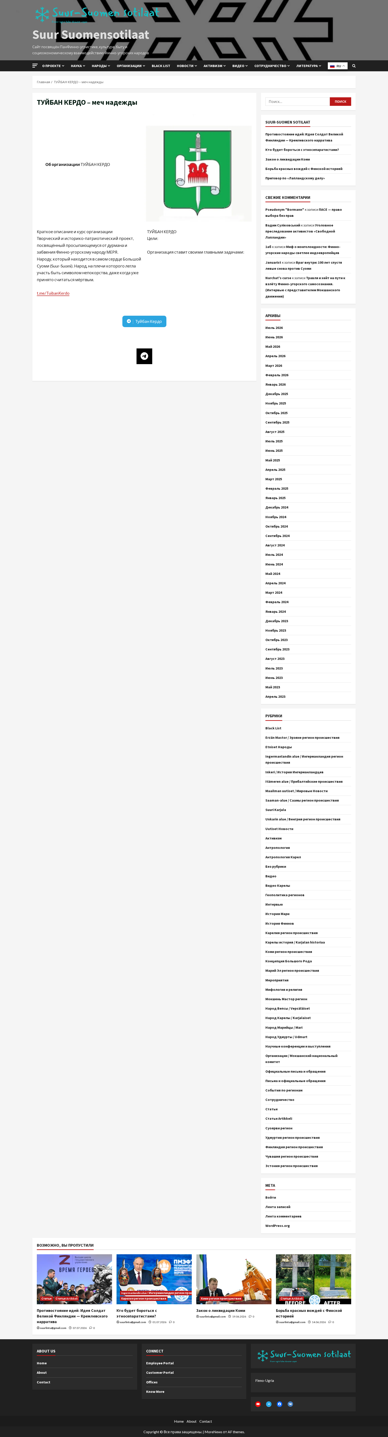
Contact (43, 1382)
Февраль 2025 (276, 488)
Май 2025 (272, 460)
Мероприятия (277, 980)
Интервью (274, 904)
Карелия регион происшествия (291, 932)
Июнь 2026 (274, 337)
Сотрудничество (270, 65)
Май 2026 (272, 346)
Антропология (277, 847)
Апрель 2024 (275, 583)
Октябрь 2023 (276, 639)
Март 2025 (273, 479)
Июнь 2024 (274, 564)
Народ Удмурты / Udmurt (286, 1037)
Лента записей (277, 1206)
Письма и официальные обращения (295, 1080)
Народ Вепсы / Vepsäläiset (287, 1008)
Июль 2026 (274, 327)
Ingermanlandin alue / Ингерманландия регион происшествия (304, 759)
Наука (76, 65)
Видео (238, 65)
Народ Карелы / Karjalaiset (288, 1017)
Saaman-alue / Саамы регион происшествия (302, 800)
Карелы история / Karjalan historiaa (295, 942)
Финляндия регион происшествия (294, 1147)
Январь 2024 (275, 611)
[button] (35, 65)
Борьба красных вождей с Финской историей (303, 168)
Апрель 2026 (275, 356)
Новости (185, 65)
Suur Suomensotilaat (90, 34)
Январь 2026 (275, 384)
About (42, 1372)
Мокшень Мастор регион (286, 999)
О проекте (51, 65)
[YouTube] (258, 1404)
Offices (152, 1382)
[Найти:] (297, 101)
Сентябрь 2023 (277, 649)
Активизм (213, 65)
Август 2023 (274, 658)
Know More (155, 1391)
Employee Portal (160, 1363)
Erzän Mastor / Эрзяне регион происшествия (302, 737)
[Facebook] (279, 1404)
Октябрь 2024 (276, 526)
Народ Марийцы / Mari (283, 1027)
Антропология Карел (283, 857)
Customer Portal (160, 1372)
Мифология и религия (283, 989)
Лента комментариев (283, 1216)
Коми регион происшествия (288, 951)
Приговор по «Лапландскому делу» (295, 178)
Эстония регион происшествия (291, 1165)
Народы (99, 65)
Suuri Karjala (275, 809)
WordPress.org (277, 1225)
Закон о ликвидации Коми (287, 159)
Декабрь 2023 (276, 621)
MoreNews (213, 1432)
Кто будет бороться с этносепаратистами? (302, 149)
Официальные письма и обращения (295, 1071)
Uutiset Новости (279, 828)
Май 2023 (272, 687)
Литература (307, 65)
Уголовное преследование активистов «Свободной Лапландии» (300, 231)
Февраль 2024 (276, 602)
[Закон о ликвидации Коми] (233, 1279)
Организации (129, 65)
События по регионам (283, 1090)
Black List (273, 728)
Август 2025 (274, 431)
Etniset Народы (278, 747)
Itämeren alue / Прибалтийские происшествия (304, 781)
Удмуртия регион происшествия (292, 1137)
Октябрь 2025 (276, 413)
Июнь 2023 (274, 677)
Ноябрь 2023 (275, 630)
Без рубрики (275, 866)
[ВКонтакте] (290, 1404)
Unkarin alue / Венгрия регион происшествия (302, 819)
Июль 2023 (274, 668)
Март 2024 (273, 592)
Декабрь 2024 (276, 507)
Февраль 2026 (276, 375)
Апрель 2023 (275, 696)
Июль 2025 (274, 441)
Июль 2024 (274, 554)
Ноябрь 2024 (275, 517)
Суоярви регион (278, 1128)
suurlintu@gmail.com (53, 1328)
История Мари (277, 913)
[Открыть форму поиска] (354, 66)
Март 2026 (273, 365)
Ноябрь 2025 (275, 403)
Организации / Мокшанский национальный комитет (301, 1058)
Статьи (271, 1109)
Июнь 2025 (274, 450)
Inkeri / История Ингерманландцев (294, 772)
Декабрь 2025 (276, 393)
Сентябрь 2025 (277, 422)
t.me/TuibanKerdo (53, 293)
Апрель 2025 (275, 469)
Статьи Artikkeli (278, 1118)
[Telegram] (268, 1404)
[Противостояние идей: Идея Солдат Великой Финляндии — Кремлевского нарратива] (74, 1279)
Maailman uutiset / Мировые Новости (296, 791)
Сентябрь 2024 (277, 535)
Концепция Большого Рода (288, 961)
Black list (161, 65)
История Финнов (279, 923)
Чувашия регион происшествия (291, 1156)
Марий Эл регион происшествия (292, 970)
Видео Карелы (277, 885)
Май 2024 (272, 573)
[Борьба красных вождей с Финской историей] (313, 1279)
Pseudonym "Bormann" (284, 209)
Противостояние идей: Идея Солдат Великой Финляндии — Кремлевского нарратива (72, 1316)
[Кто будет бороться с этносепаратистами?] (154, 1279)
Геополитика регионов (284, 895)
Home (42, 1363)
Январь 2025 (275, 498)
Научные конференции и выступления (298, 1046)
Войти (270, 1197)
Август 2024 (274, 545)
